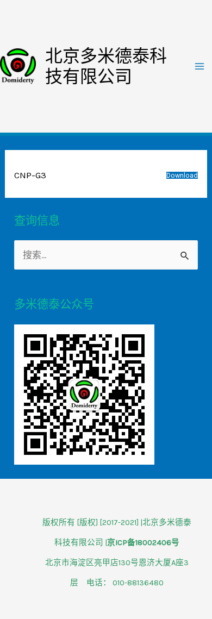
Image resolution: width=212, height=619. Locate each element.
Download (182, 175)
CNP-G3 (30, 175)
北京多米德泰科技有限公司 (106, 66)
